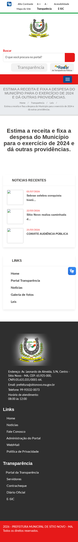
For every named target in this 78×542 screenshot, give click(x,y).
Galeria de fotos (22, 294)
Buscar (7, 51)
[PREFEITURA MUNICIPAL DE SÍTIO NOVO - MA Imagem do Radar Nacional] (62, 67)
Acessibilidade (61, 4)
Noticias (16, 287)
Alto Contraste (25, 4)
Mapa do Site (23, 9)
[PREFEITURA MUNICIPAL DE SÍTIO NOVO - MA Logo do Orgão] (39, 28)
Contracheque (16, 485)
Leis (52, 103)
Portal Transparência (25, 280)
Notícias (12, 425)
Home (22, 103)
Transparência (30, 67)
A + (39, 4)
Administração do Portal (23, 438)
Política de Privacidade (22, 451)
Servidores (13, 479)
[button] (9, 4)
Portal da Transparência (22, 472)
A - (46, 4)
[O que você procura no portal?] (70, 57)
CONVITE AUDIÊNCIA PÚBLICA (47, 233)
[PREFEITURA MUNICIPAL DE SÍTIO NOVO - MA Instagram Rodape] (73, 535)
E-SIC (10, 499)
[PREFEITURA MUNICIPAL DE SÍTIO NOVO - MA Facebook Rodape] (68, 535)
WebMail (12, 445)
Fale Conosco (15, 431)
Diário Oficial (15, 492)
